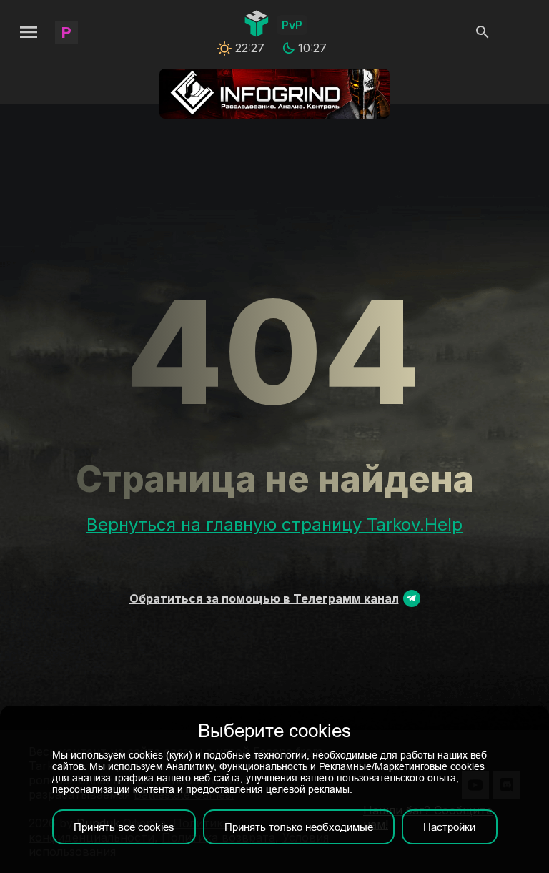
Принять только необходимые (298, 827)
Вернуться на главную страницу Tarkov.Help (274, 524)
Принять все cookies (124, 827)
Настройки (449, 827)
